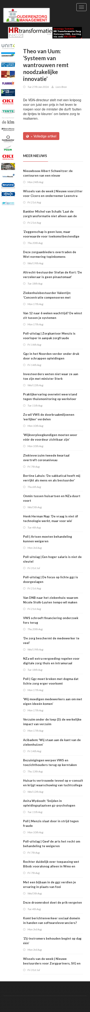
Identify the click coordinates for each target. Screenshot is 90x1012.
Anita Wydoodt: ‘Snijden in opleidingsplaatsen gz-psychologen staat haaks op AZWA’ (49, 805)
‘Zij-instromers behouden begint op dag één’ (52, 941)
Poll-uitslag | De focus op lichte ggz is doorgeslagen (50, 579)
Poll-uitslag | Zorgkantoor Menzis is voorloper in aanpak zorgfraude (49, 336)
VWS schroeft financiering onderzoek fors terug (50, 620)
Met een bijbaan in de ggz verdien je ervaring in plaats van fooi (49, 884)
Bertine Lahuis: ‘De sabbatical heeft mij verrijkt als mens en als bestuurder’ (51, 478)
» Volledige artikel (42, 136)
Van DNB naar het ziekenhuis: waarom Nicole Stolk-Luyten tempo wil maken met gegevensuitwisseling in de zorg (50, 602)
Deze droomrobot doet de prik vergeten (52, 902)
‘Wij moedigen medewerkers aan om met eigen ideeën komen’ (52, 701)
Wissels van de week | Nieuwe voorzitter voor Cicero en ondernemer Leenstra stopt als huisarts (53, 195)
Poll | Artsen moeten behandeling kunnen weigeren (47, 539)
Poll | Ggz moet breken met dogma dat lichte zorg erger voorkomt (50, 681)
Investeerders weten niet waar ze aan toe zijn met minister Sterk (50, 376)
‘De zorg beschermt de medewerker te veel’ (51, 640)
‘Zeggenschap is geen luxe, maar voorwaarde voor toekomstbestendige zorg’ (51, 236)
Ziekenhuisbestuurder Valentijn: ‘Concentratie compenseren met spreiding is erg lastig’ (47, 297)
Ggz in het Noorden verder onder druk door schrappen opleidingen (51, 356)
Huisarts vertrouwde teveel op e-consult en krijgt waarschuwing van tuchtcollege (53, 783)
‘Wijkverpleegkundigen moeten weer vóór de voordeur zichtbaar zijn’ (50, 437)
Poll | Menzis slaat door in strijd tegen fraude (51, 823)
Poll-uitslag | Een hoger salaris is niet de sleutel (52, 559)
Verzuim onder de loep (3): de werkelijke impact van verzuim (52, 722)
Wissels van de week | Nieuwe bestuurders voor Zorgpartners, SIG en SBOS (52, 963)
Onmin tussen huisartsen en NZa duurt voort (51, 498)
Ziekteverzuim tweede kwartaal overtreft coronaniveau (46, 458)
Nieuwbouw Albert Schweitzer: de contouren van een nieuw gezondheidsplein (48, 175)
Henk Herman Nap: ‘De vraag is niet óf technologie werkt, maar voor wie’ (50, 518)
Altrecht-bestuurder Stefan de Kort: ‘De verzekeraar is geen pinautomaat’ (52, 274)
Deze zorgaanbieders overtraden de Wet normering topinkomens (49, 254)
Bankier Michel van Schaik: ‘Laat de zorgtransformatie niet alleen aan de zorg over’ (50, 216)
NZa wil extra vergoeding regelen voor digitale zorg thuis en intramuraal (51, 661)
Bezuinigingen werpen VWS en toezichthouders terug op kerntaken (50, 762)
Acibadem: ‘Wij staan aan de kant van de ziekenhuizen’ (52, 742)
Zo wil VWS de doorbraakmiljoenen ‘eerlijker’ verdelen (48, 417)
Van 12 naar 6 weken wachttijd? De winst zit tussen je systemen (52, 315)
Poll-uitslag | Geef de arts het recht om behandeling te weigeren (51, 844)
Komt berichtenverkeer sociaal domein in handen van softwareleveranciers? (51, 920)
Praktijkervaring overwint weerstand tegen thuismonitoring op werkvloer (50, 396)
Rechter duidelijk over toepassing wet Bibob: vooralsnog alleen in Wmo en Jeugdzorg (51, 866)
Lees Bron (61, 87)
